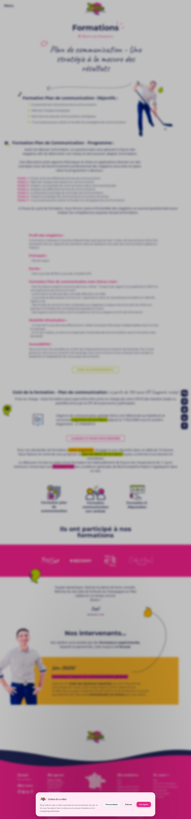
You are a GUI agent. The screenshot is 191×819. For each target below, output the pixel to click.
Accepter (143, 804)
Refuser (128, 804)
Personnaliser (112, 804)
